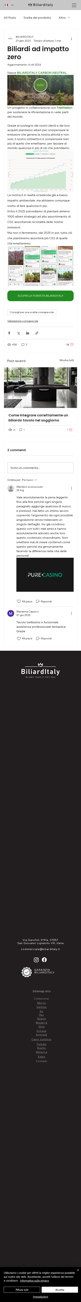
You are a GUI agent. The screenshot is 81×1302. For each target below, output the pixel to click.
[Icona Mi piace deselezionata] (18, 601)
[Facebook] (44, 960)
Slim (41, 1026)
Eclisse (42, 1031)
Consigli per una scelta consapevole (32, 312)
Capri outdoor (41, 1039)
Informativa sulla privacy (34, 1280)
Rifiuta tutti (22, 1290)
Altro (62, 17)
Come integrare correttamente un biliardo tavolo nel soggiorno (38, 418)
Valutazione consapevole (22, 321)
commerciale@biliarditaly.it (40, 949)
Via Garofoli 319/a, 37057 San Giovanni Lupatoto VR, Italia (40, 941)
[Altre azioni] (71, 39)
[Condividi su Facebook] (9, 333)
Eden (41, 1056)
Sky (41, 1015)
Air (42, 1011)
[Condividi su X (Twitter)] (18, 333)
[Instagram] (36, 960)
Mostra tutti (67, 360)
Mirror (41, 1003)
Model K (41, 1022)
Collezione (41, 998)
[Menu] (74, 5)
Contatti (41, 1061)
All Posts (10, 17)
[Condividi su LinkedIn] (27, 333)
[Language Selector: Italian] (9, 5)
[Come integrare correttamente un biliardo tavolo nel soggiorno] (40, 387)
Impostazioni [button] (40, 1296)
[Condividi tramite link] (37, 333)
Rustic (41, 1048)
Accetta (59, 1290)
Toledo (42, 1044)
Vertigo (41, 1007)
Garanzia (42, 970)
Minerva (41, 1052)
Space (41, 1018)
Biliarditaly (44, 972)
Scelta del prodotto (37, 17)
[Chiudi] (75, 1272)
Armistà (41, 1034)
